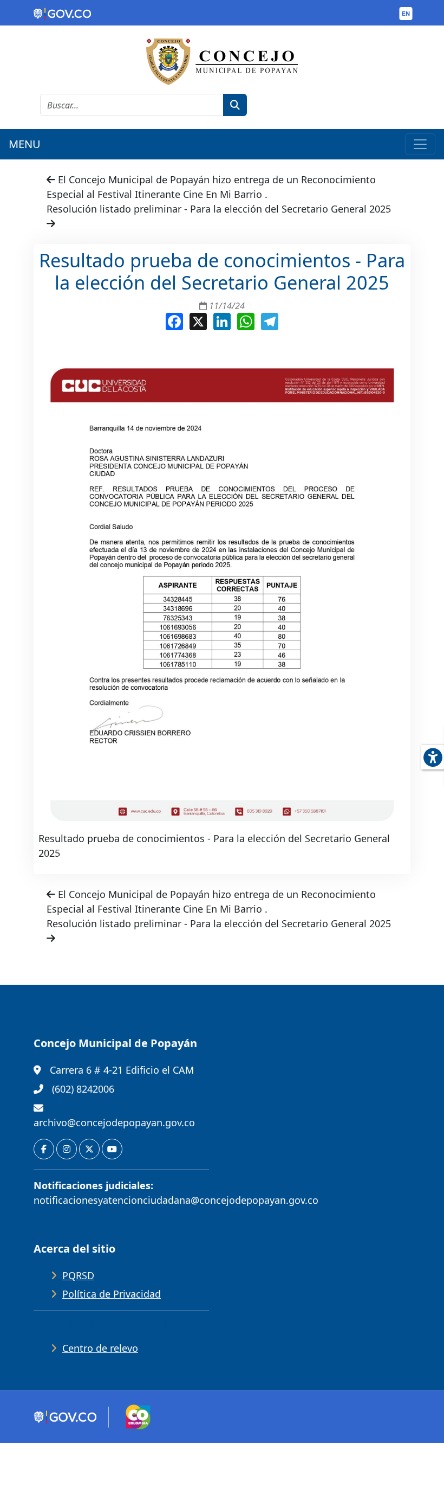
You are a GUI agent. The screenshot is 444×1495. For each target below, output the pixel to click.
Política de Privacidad (111, 1293)
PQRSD (78, 1275)
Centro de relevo (100, 1348)
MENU (25, 144)
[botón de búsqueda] (235, 105)
